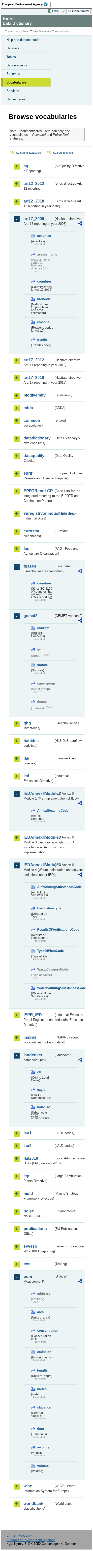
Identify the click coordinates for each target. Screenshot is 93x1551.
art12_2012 (34, 183)
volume (43, 1466)
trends (42, 340)
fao (27, 548)
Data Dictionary (42, 31)
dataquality (34, 456)
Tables (11, 57)
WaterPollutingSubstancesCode (45, 988)
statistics (44, 1407)
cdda (28, 408)
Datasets (12, 48)
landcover (33, 1055)
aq (26, 166)
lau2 (27, 1146)
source (42, 665)
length (42, 1370)
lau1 (27, 1133)
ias (26, 758)
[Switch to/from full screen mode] (63, 11)
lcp (26, 1176)
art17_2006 (34, 219)
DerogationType (45, 908)
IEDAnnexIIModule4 (39, 865)
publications (35, 1229)
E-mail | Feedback (19, 1535)
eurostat (31, 531)
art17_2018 (34, 377)
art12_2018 (34, 201)
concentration (45, 1330)
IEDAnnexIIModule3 (39, 837)
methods (44, 299)
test (27, 1264)
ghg (27, 723)
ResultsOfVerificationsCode (45, 929)
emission (44, 1352)
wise (28, 1486)
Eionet (25, 31)
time (40, 1429)
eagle (41, 1089)
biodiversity (35, 395)
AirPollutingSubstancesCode (45, 887)
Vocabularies (16, 82)
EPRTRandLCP (38, 491)
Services (12, 91)
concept (43, 628)
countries (44, 281)
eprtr (28, 473)
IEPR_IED (33, 1015)
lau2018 (31, 1158)
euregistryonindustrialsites (39, 513)
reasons (43, 322)
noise (29, 1211)
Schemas (13, 74)
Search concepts (63, 152)
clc (39, 1072)
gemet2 (30, 616)
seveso (30, 1246)
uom (28, 1276)
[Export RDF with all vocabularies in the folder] (80, 224)
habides (31, 741)
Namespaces (15, 99)
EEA (26, 4)
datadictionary (37, 438)
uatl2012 (43, 1107)
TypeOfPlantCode (45, 951)
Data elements (16, 65)
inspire (30, 1037)
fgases (30, 566)
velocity (43, 1447)
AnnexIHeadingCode (45, 810)
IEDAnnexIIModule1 (39, 793)
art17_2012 (34, 360)
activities (44, 236)
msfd (28, 1193)
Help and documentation (23, 40)
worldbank (33, 1503)
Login (55, 10)
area (40, 1312)
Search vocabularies (28, 152)
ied (26, 776)
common (32, 420)
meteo (42, 1389)
